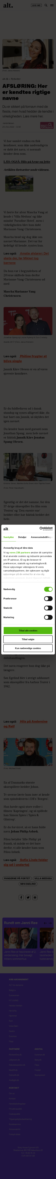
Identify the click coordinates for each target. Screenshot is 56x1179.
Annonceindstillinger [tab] (42, 537)
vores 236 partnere (19, 552)
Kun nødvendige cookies (28, 648)
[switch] (48, 598)
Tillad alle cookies (28, 630)
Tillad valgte (28, 639)
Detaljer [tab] (22, 537)
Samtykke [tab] (8, 537)
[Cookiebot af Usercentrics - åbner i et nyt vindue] (40, 529)
